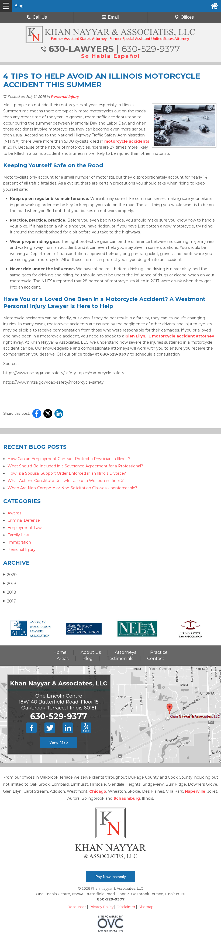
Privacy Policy (101, 907)
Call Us (40, 17)
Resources (77, 907)
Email (113, 17)
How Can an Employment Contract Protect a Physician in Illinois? (69, 458)
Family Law (18, 535)
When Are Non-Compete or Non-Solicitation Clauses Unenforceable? (72, 487)
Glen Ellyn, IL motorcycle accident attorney (169, 336)
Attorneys (125, 652)
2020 (10, 574)
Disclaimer (126, 907)
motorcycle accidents (126, 141)
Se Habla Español (110, 56)
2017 (9, 601)
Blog (87, 658)
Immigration (19, 542)
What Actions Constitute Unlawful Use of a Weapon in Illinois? (66, 480)
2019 (9, 583)
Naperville (195, 791)
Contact (155, 658)
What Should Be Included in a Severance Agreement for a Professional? (75, 466)
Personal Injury (65, 96)
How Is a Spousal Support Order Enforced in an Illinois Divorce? (67, 473)
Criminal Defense (24, 520)
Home (60, 652)
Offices (187, 17)
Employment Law (25, 527)
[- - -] (6, 6)
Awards (14, 513)
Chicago (97, 791)
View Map (58, 742)
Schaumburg (126, 798)
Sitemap (146, 907)
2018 (9, 592)
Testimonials (120, 658)
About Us (91, 652)
